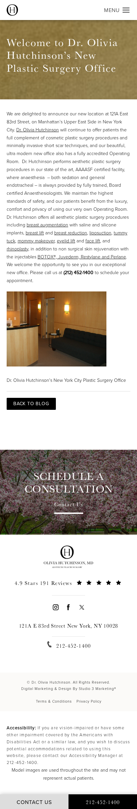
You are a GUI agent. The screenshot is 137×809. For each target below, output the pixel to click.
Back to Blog (31, 403)
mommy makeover (36, 240)
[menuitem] (55, 607)
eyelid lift (66, 240)
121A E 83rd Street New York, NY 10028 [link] (68, 625)
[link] (68, 587)
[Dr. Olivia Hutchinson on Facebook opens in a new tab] (68, 607)
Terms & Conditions (54, 701)
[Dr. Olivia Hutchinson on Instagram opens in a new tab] (55, 607)
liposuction (100, 232)
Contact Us (68, 505)
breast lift (35, 232)
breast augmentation (47, 224)
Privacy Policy (88, 701)
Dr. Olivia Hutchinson (37, 129)
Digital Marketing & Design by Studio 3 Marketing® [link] (68, 688)
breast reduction (70, 232)
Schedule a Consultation (69, 483)
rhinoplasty (17, 248)
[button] (126, 10)
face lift (92, 240)
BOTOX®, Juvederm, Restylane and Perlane (82, 256)
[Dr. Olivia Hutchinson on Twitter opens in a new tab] (81, 607)
